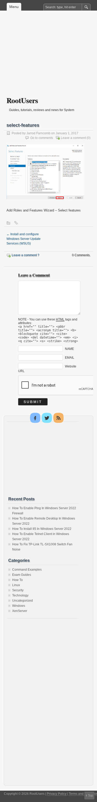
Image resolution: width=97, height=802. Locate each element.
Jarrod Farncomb (38, 133)
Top (90, 795)
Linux (16, 585)
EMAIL (69, 357)
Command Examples (27, 569)
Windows (18, 606)
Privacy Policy (56, 794)
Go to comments (41, 138)
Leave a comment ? (25, 255)
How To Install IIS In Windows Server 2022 (41, 529)
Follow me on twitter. (47, 418)
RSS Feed (58, 418)
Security (18, 590)
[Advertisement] (48, 57)
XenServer (19, 611)
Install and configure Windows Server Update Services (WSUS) (23, 238)
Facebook (35, 418)
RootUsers (22, 100)
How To (17, 580)
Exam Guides (21, 575)
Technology (20, 595)
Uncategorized (22, 600)
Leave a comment (73, 138)
